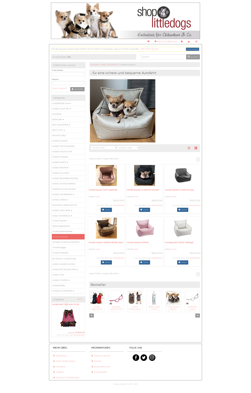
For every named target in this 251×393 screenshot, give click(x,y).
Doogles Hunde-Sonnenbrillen (66, 242)
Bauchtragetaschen (61, 226)
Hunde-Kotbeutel (60, 253)
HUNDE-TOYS (58, 275)
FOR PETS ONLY (59, 135)
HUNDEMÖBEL (58, 285)
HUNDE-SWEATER (60, 167)
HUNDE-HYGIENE (60, 280)
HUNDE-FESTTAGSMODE (63, 146)
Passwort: (55, 79)
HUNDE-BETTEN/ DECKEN (64, 269)
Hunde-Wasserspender (62, 231)
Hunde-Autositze (60, 237)
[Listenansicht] (196, 148)
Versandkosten (79, 335)
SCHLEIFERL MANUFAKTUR (64, 205)
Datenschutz (61, 355)
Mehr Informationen (149, 49)
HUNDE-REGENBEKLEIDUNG (65, 178)
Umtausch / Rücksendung (67, 377)
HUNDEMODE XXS (60, 103)
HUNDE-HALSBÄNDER (62, 194)
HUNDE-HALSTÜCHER (62, 151)
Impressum (60, 366)
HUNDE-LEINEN (59, 200)
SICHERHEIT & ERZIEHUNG (64, 259)
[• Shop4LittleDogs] (125, 20)
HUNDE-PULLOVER (60, 173)
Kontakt (97, 361)
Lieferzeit (59, 372)
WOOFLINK (57, 119)
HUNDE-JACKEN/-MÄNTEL (64, 184)
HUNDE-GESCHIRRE (61, 210)
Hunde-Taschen (60, 220)
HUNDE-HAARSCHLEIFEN (63, 264)
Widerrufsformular (101, 366)
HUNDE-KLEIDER (59, 141)
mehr (80, 299)
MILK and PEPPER (60, 125)
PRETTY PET (57, 130)
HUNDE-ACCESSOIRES (62, 291)
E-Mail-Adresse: (57, 70)
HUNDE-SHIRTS (59, 162)
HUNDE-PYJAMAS (60, 157)
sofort (98, 197)
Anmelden (78, 89)
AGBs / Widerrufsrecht (65, 361)
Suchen (194, 57)
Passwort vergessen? (59, 88)
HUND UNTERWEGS (61, 216)
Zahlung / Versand (101, 355)
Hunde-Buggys (59, 247)
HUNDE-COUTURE (60, 109)
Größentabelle (100, 372)
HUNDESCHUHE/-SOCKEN (64, 189)
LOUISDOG (57, 114)
